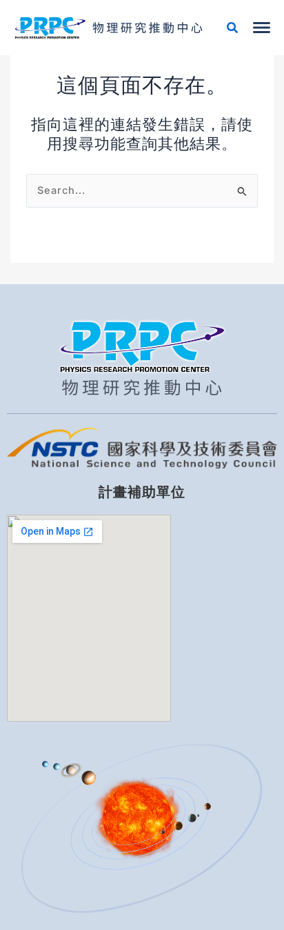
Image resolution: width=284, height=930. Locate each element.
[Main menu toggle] (261, 27)
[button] (233, 29)
